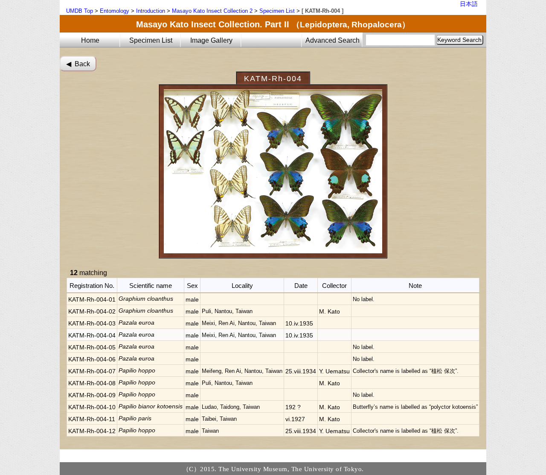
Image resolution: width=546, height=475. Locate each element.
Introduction (150, 11)
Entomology (114, 11)
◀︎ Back (78, 63)
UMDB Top (79, 11)
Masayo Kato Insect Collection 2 (212, 11)
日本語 (469, 3)
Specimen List (277, 11)
